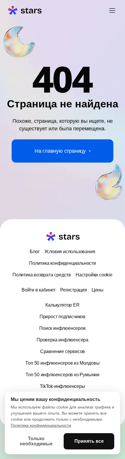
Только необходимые (36, 441)
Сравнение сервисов (62, 351)
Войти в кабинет (39, 289)
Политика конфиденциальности (62, 263)
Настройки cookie (94, 274)
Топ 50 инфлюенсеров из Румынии (62, 374)
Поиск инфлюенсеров (62, 328)
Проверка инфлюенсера (62, 339)
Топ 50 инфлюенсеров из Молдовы (62, 363)
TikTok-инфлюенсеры (62, 386)
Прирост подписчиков (62, 316)
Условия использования (69, 251)
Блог (35, 251)
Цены (97, 289)
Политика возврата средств (41, 274)
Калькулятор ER (62, 305)
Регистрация (73, 289)
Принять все (89, 441)
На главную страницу (60, 151)
